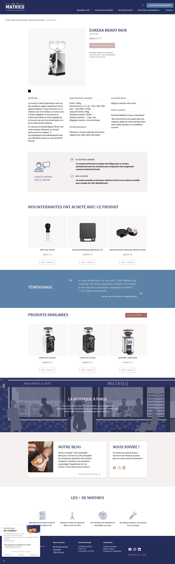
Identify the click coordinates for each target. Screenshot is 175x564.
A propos (169, 10)
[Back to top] (172, 556)
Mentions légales (108, 549)
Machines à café (83, 10)
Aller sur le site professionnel (160, 5)
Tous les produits (134, 315)
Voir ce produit (47, 262)
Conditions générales (110, 546)
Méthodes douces (125, 10)
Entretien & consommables (148, 10)
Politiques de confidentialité (112, 551)
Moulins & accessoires (104, 10)
